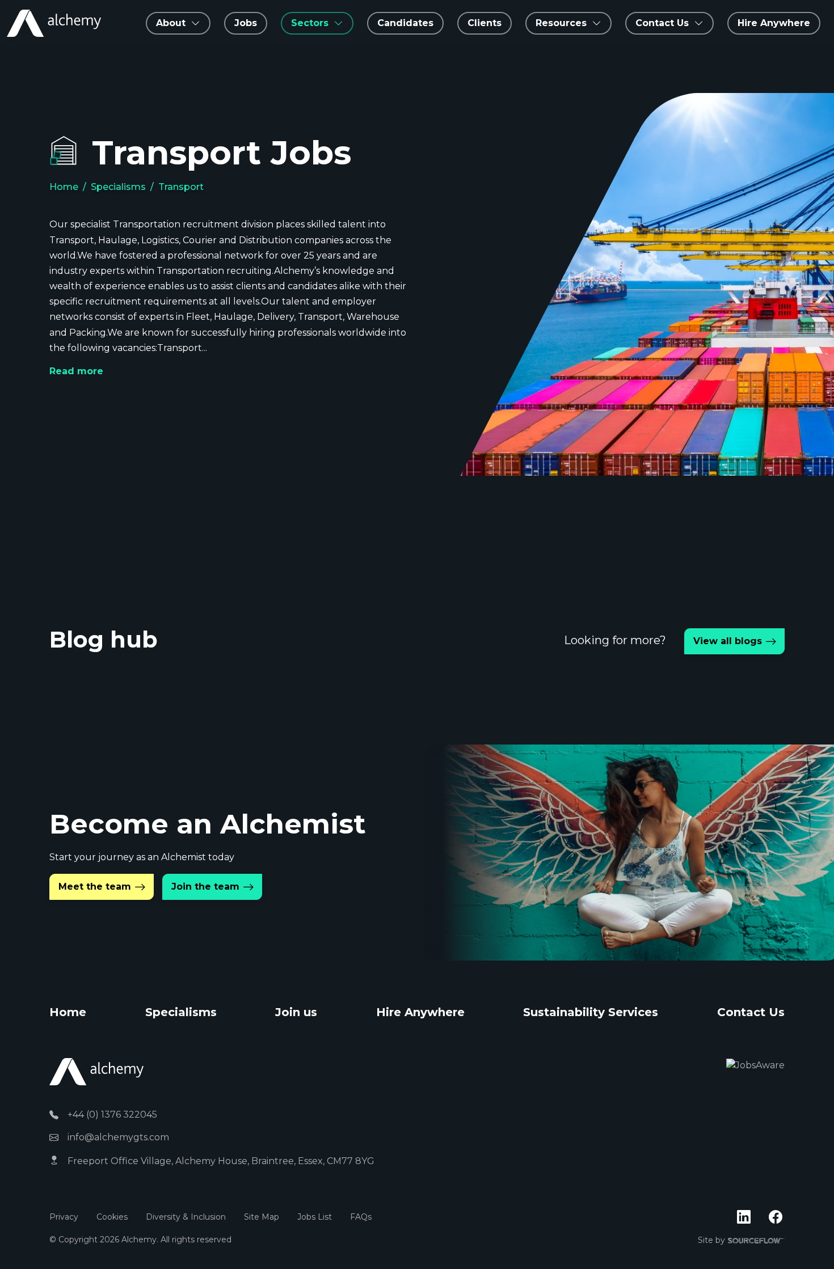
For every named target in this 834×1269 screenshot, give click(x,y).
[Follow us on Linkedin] (744, 1217)
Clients (484, 23)
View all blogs (727, 641)
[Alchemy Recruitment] (54, 23)
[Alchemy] (96, 1070)
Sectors (309, 23)
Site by (741, 1240)
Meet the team (94, 886)
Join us (296, 1012)
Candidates (405, 23)
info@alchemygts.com (118, 1137)
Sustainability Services (590, 1012)
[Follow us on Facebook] (775, 1217)
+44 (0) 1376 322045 (112, 1114)
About (171, 23)
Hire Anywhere (774, 23)
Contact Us (751, 1012)
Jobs (245, 23)
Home (63, 186)
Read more (76, 371)
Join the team (205, 886)
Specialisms (118, 186)
